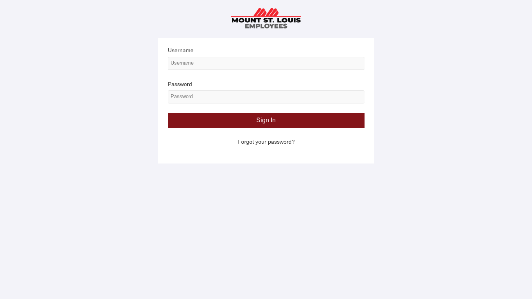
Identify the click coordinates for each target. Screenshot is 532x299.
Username (181, 50)
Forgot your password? (266, 142)
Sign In (266, 120)
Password (180, 84)
